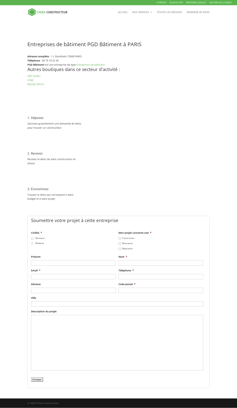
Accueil (123, 12)
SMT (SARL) (33, 76)
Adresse (36, 284)
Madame (39, 243)
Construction (128, 238)
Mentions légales (196, 3)
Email (35, 270)
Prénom (36, 256)
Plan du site (176, 3)
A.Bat (30, 80)
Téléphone (126, 270)
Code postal (127, 284)
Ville (33, 297)
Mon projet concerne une (134, 232)
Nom (122, 256)
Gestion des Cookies (220, 3)
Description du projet (44, 311)
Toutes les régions (169, 12)
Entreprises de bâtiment (91, 64)
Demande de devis (198, 12)
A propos (161, 3)
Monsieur (40, 238)
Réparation (127, 248)
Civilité (36, 232)
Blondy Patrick (35, 84)
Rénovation (127, 243)
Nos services (140, 12)
